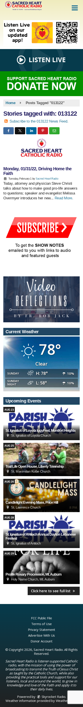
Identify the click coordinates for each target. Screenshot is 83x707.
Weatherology (66, 700)
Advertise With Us (41, 635)
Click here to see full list (51, 590)
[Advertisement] (41, 33)
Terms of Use (41, 624)
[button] (75, 8)
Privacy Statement (41, 629)
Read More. (64, 198)
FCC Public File (41, 618)
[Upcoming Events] (41, 423)
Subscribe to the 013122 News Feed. (39, 121)
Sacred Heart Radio (47, 178)
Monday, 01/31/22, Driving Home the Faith (37, 171)
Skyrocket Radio (53, 696)
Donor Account (41, 641)
